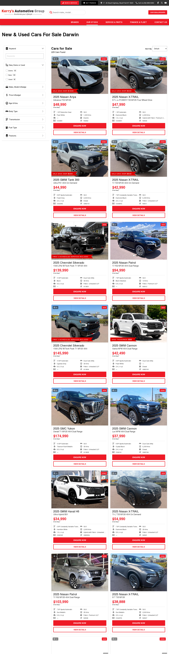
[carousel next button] (105, 75)
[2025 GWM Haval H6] (79, 489)
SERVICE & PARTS (114, 22)
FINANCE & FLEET (138, 22)
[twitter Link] (161, 2)
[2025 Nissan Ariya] (79, 75)
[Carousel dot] (81, 90)
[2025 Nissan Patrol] (138, 241)
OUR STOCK (92, 22)
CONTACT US (160, 22)
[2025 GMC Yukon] (79, 406)
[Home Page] (23, 12)
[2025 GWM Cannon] (138, 323)
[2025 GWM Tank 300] (79, 158)
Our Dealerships (157, 12)
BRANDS (75, 22)
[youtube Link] (165, 2)
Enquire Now (79, 125)
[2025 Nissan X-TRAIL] (138, 75)
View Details (80, 132)
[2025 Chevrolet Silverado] (79, 241)
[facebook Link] (158, 2)
